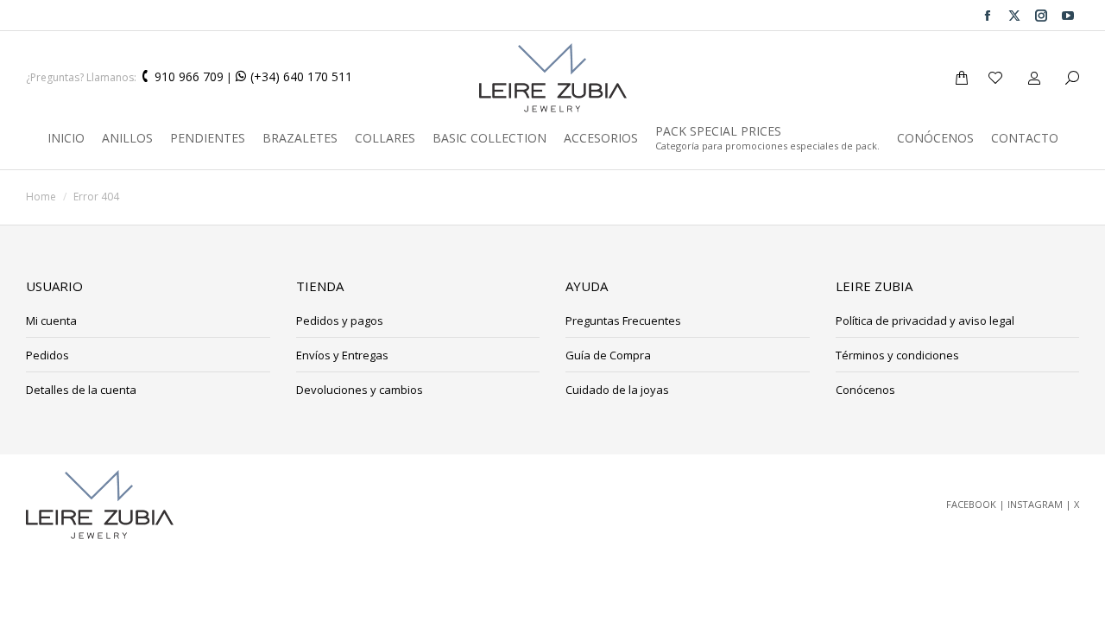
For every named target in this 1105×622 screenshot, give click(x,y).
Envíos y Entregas (342, 355)
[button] (255, 14)
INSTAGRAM (1035, 504)
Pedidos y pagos (339, 320)
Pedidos (47, 355)
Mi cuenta (51, 320)
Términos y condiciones (897, 355)
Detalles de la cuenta (81, 389)
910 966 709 (187, 76)
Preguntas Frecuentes (623, 320)
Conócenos (865, 389)
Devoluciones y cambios (359, 389)
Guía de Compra (608, 355)
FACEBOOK (971, 504)
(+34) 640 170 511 (299, 76)
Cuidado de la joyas (617, 389)
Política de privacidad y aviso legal (925, 320)
